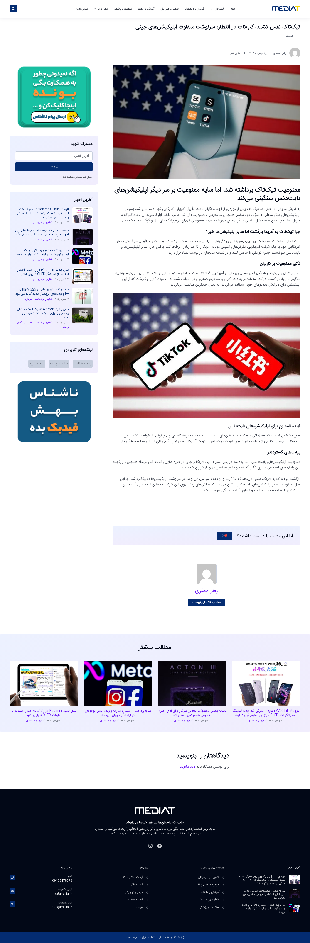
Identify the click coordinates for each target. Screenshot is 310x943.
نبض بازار (103, 9)
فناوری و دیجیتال (194, 9)
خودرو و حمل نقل (170, 9)
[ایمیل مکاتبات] (12, 891)
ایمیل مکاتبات (65, 889)
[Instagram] (150, 846)
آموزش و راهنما (146, 9)
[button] (13, 8)
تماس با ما (81, 9)
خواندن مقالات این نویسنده (206, 602)
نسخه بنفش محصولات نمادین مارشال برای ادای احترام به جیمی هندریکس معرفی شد (42, 233)
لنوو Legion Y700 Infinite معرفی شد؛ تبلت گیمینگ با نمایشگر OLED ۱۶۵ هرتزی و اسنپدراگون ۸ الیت (42, 213)
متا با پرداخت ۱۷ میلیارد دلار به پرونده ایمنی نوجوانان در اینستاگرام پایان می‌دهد (42, 252)
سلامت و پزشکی (122, 9)
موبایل (28, 299)
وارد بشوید (187, 767)
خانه (233, 9)
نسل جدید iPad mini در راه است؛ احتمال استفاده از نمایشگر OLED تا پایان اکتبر (43, 272)
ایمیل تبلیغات (65, 903)
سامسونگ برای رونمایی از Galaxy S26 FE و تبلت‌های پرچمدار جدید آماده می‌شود (42, 291)
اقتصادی (219, 9)
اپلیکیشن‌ (289, 36)
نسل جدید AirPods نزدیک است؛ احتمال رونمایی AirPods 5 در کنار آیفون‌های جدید (43, 313)
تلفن (70, 876)
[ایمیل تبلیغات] (12, 904)
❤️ (225, 536)
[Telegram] (159, 846)
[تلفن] (12, 877)
